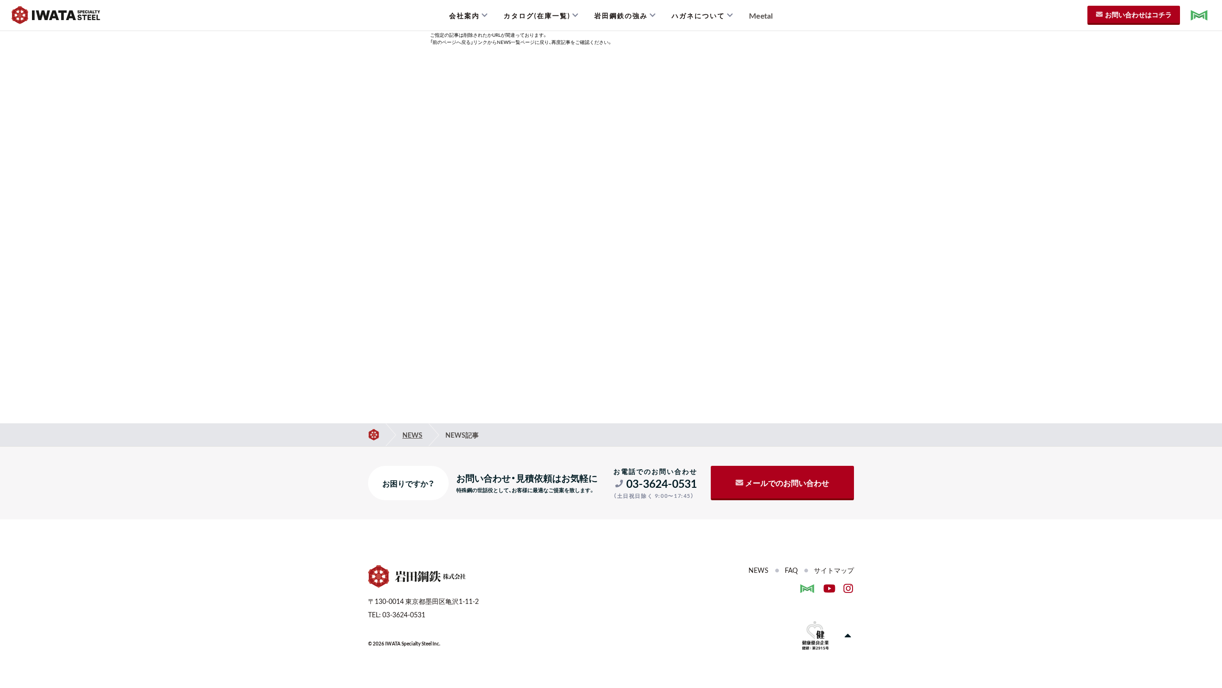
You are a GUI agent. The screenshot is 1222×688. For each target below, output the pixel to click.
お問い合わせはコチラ (1138, 14)
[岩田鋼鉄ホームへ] (373, 434)
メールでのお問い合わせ (787, 482)
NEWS (412, 435)
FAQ (791, 570)
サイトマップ (834, 570)
